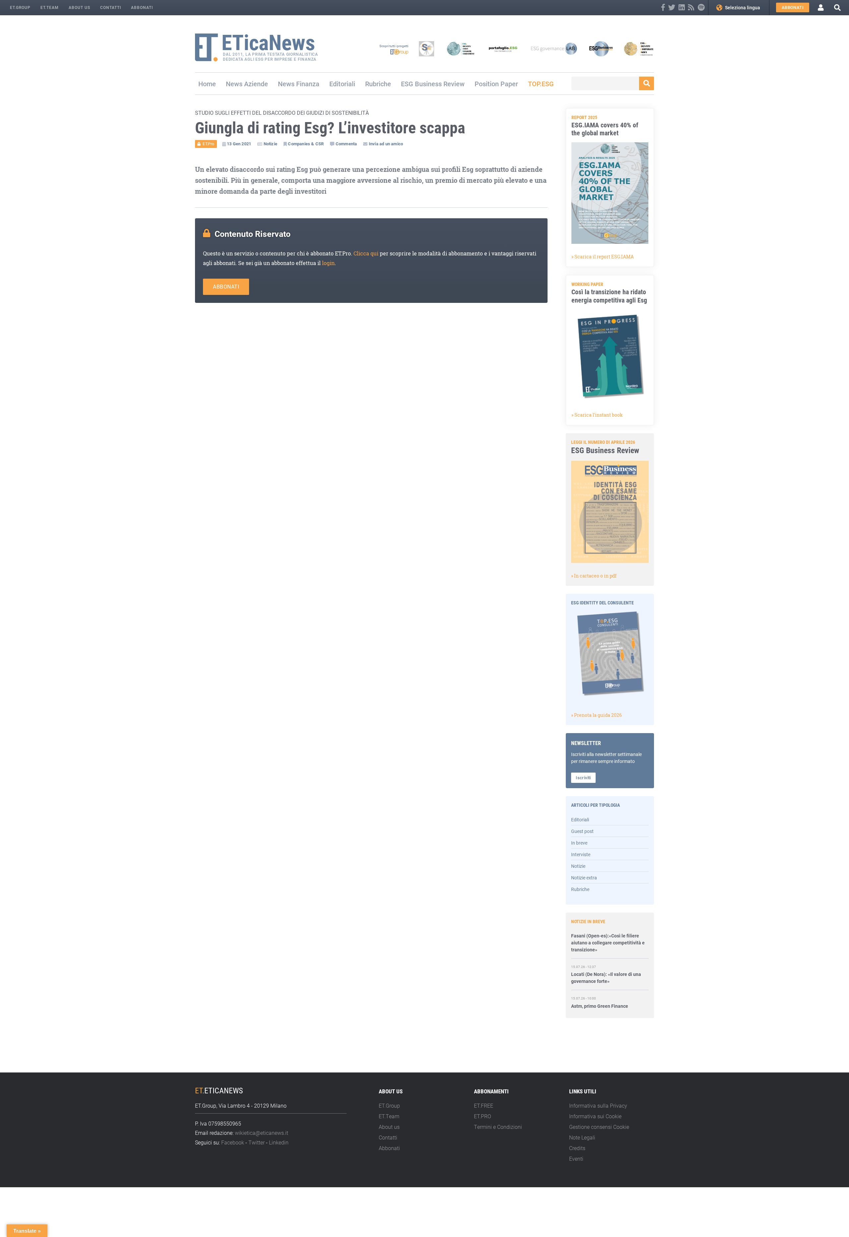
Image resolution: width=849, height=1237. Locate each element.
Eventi (576, 1158)
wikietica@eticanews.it (261, 1132)
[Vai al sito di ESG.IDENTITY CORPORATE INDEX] (638, 48)
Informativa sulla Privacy (598, 1105)
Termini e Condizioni (498, 1126)
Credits (577, 1147)
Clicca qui (366, 253)
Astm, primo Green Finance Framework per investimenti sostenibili (600, 996)
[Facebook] (663, 7)
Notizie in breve (588, 921)
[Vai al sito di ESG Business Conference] (601, 48)
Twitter (256, 1142)
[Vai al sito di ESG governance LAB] (554, 48)
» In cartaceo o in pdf (594, 576)
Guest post (582, 831)
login (328, 263)
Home (207, 83)
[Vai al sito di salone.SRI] (426, 48)
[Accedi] (821, 7)
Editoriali (342, 83)
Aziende (256, 83)
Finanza (307, 83)
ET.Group (20, 7)
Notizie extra (584, 877)
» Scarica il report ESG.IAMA (602, 256)
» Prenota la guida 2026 (596, 715)
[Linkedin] (682, 7)
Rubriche (378, 83)
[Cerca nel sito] (837, 7)
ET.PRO (482, 1116)
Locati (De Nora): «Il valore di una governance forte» (606, 961)
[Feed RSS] (691, 7)
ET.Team (49, 7)
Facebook (232, 1142)
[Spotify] (701, 7)
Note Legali (582, 1137)
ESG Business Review (433, 83)
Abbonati (142, 7)
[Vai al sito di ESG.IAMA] (461, 48)
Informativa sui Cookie (595, 1116)
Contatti (110, 7)
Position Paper (496, 83)
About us (79, 7)
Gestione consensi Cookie (599, 1126)
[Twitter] (671, 7)
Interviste (580, 854)
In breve (579, 843)
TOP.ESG (541, 83)
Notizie (578, 866)
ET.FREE (483, 1105)
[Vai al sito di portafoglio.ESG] (503, 48)
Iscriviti (583, 778)
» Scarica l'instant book (597, 415)
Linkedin (279, 1142)
